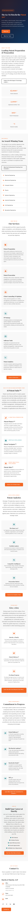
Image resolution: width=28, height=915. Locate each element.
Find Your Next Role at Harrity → (14, 852)
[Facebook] (3, 904)
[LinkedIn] (10, 904)
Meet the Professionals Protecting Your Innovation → (13, 168)
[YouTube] (14, 904)
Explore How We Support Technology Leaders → (13, 81)
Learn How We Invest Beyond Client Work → (14, 690)
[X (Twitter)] (6, 904)
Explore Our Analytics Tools (14, 594)
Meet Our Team (7, 36)
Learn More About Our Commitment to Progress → (14, 792)
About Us (6, 31)
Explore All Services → (14, 377)
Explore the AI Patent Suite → (14, 484)
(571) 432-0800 (9, 895)
